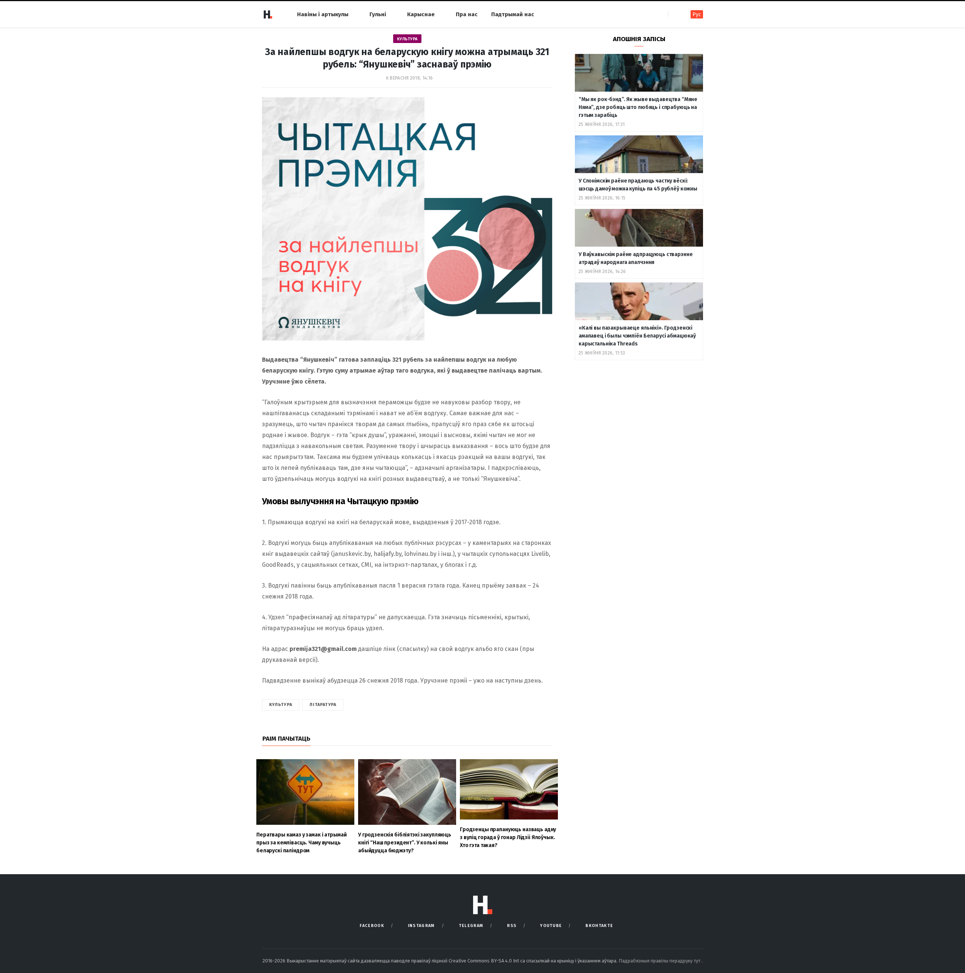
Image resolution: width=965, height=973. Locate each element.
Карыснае (421, 14)
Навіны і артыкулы (322, 14)
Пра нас (467, 14)
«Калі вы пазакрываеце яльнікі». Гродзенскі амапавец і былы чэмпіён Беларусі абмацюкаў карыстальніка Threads (637, 336)
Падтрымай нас (512, 14)
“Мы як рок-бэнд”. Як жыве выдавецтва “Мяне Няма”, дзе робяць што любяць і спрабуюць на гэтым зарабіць (638, 107)
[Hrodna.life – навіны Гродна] (267, 14)
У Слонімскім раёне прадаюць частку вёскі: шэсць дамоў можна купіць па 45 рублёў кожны (638, 185)
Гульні (377, 14)
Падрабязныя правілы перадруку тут (660, 961)
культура (280, 704)
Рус (696, 14)
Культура (407, 39)
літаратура (322, 704)
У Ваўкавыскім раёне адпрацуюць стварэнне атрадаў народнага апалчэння (635, 258)
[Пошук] (674, 14)
